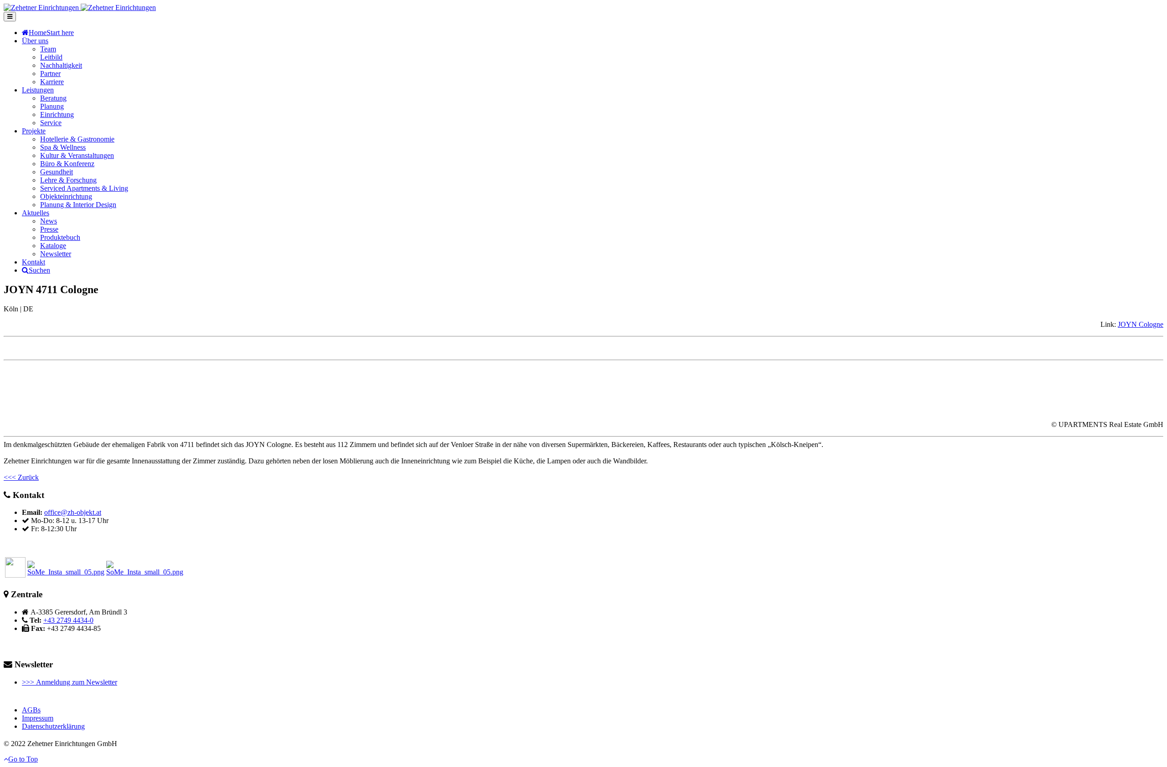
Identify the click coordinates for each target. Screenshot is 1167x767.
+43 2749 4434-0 (68, 620)
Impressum (37, 718)
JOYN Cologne (1140, 324)
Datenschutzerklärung (53, 726)
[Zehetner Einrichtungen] (80, 7)
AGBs (31, 710)
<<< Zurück (21, 477)
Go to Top (23, 759)
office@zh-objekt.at (72, 512)
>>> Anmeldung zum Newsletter (69, 682)
